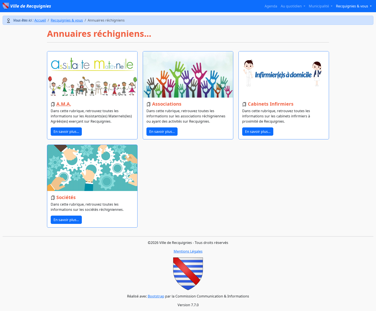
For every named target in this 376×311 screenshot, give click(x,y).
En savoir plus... (66, 131)
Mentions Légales (188, 251)
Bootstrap (156, 296)
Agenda (271, 6)
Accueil (40, 20)
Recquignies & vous (67, 20)
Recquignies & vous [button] (352, 6)
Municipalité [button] (319, 6)
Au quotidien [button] (292, 6)
